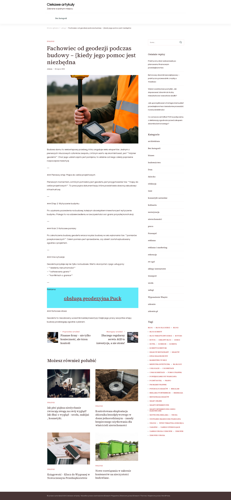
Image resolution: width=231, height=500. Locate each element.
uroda (150, 283)
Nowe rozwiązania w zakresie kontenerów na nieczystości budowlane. (113, 474)
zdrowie (152, 304)
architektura (154, 141)
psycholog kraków (159, 389)
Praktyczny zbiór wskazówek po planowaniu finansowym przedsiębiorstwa (162, 64)
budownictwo (154, 162)
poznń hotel (156, 380)
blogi (175, 328)
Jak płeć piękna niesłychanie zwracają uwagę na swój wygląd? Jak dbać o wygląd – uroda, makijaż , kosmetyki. (68, 413)
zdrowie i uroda (157, 435)
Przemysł (152, 233)
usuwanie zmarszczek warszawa (165, 419)
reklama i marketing (157, 247)
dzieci (177, 340)
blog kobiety (156, 332)
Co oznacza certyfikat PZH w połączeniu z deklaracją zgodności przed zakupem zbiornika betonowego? (165, 120)
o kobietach (168, 368)
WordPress (165, 496)
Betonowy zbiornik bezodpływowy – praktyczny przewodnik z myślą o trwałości (164, 78)
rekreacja (152, 254)
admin (49, 69)
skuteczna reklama (159, 415)
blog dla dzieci (163, 328)
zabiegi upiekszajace (170, 427)
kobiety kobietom (158, 348)
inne (150, 190)
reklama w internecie (160, 393)
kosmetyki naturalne (157, 198)
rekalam (175, 389)
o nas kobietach (157, 372)
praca (150, 226)
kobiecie (162, 344)
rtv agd (151, 261)
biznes (151, 155)
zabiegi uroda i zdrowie (161, 431)
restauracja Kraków (159, 397)
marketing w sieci (158, 360)
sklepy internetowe (157, 268)
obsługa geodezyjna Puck (92, 298)
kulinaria (152, 205)
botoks (178, 336)
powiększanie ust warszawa (163, 376)
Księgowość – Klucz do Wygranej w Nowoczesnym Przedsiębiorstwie (68, 476)
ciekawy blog (164, 340)
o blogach (154, 368)
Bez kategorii (61, 18)
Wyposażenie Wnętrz (157, 297)
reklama (152, 240)
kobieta (173, 344)
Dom (150, 169)
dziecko (151, 176)
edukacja (152, 183)
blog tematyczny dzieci (161, 336)
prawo (168, 380)
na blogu (177, 364)
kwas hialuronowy (159, 356)
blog (150, 328)
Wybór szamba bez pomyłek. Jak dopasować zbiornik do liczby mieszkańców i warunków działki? (162, 92)
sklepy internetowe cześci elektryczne (162, 410)
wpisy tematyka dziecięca (171, 423)
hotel (152, 344)
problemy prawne (158, 385)
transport (152, 275)
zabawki (153, 427)
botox (152, 340)
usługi (51, 41)
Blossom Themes (140, 496)
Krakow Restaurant (159, 352)
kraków (176, 352)
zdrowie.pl (153, 311)
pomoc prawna (175, 372)
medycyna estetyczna (160, 364)
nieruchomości (155, 219)
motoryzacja (153, 212)
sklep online (156, 401)
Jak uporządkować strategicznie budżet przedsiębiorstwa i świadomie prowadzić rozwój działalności (166, 106)
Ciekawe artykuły (60, 4)
